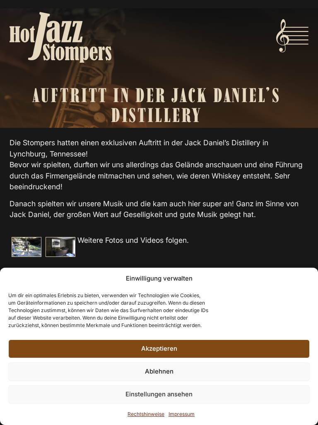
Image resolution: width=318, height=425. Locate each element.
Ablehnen (159, 371)
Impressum (182, 414)
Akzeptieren (159, 348)
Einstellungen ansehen (159, 394)
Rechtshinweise (146, 414)
